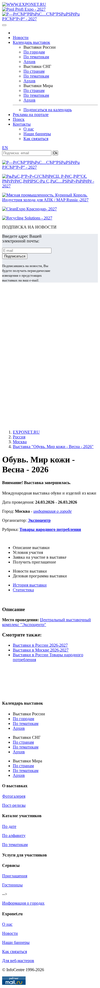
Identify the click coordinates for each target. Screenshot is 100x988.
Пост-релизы (14, 805)
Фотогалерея (13, 796)
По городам (34, 52)
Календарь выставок (31, 42)
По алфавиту (14, 835)
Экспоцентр (39, 520)
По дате (9, 826)
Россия (19, 437)
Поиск (19, 119)
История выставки (30, 585)
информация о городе (52, 511)
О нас (28, 129)
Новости (21, 37)
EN (5, 147)
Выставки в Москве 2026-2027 (41, 650)
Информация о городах (23, 903)
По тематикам (36, 57)
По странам (34, 71)
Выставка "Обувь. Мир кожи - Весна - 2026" (53, 446)
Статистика (23, 590)
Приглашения (14, 876)
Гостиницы (12, 885)
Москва (20, 441)
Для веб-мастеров (18, 960)
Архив (29, 61)
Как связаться (35, 138)
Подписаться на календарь (47, 109)
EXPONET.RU (26, 432)
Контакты (22, 124)
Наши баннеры (37, 134)
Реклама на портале (31, 114)
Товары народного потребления (50, 529)
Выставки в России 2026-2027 (40, 645)
